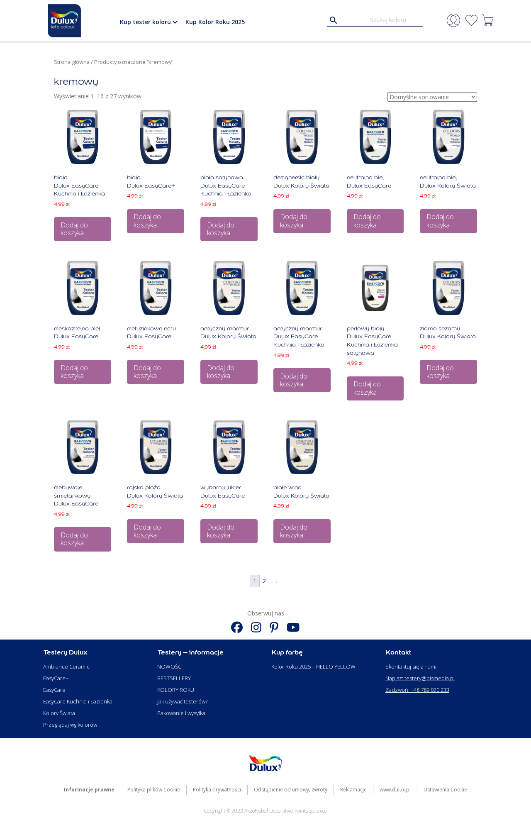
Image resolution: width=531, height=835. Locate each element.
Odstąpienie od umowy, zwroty (290, 789)
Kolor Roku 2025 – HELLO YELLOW (313, 666)
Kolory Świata (59, 713)
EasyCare (54, 689)
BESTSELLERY (174, 678)
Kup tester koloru (145, 22)
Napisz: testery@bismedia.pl (420, 678)
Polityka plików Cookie (153, 789)
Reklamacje (353, 789)
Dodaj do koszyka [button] (74, 228)
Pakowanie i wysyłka (181, 713)
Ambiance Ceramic (66, 666)
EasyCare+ (55, 678)
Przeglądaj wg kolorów (70, 724)
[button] (175, 22)
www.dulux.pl (395, 789)
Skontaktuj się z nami (410, 666)
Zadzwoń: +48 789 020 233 (417, 689)
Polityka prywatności (217, 789)
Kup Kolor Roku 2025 (215, 22)
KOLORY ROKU (175, 689)
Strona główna (72, 62)
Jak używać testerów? (182, 701)
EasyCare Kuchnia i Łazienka (77, 701)
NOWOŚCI (170, 666)
